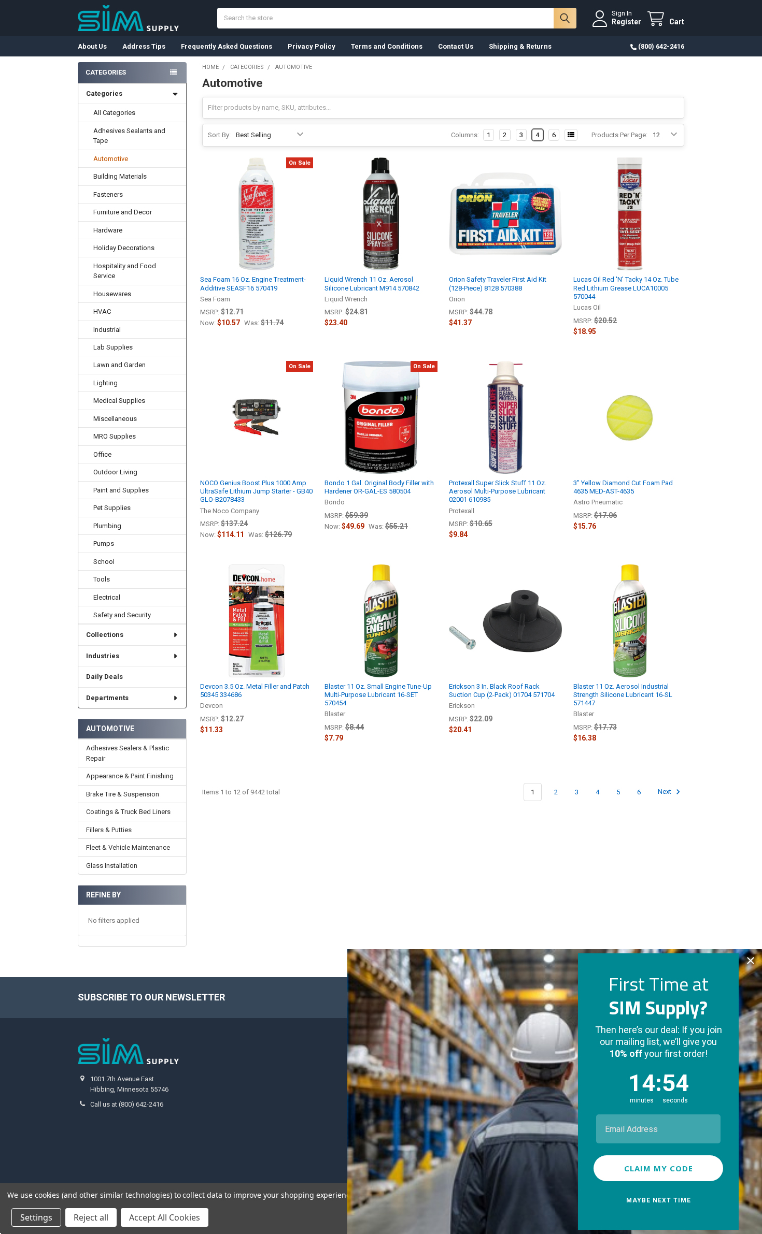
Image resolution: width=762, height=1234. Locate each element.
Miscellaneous (115, 419)
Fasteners (108, 194)
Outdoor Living (115, 472)
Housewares (112, 294)
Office (102, 454)
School (104, 561)
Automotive (110, 159)
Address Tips (143, 46)
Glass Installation (111, 865)
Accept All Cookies (164, 1217)
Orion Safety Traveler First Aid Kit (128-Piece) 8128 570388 (497, 283)
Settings (36, 1217)
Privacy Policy (311, 46)
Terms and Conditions (386, 46)
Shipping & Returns (520, 46)
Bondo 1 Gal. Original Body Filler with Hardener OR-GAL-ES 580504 (379, 487)
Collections (104, 634)
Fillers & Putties (109, 830)
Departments (107, 698)
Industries (102, 656)
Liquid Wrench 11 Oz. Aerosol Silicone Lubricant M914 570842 (371, 283)
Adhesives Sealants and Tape (129, 136)
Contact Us (455, 46)
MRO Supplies (114, 436)
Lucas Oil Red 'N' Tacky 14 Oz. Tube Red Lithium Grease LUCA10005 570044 (626, 287)
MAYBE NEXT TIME (658, 1200)
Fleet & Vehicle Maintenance (128, 847)
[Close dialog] (750, 960)
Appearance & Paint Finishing (130, 776)
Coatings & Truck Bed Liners (128, 812)
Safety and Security (122, 615)
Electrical (106, 597)
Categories (104, 93)
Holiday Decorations (123, 248)
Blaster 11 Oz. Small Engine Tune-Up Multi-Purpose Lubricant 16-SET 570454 (378, 695)
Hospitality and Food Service (124, 271)
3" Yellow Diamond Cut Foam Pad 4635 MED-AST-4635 (623, 487)
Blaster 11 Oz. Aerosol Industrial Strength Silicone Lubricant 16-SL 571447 (622, 695)
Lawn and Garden (119, 365)
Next (665, 792)
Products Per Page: (619, 135)
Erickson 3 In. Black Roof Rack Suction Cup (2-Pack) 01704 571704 (502, 691)
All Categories (114, 113)
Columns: (465, 135)
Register (626, 22)
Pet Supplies (112, 508)
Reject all (91, 1217)
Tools (101, 579)
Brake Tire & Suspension (122, 794)
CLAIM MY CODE (658, 1168)
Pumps (103, 543)
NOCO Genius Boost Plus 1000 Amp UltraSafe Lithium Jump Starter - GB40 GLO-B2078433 (256, 491)
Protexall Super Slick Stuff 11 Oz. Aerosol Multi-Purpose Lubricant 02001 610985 (497, 491)
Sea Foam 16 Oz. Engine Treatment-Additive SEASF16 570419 (253, 283)
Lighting (105, 383)
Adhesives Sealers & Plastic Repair (127, 753)
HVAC (102, 311)
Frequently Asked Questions (226, 46)
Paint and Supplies (121, 490)
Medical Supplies (119, 400)
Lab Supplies (113, 347)
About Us (92, 46)
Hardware (107, 230)
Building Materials (120, 176)
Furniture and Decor (122, 212)
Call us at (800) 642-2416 (126, 1104)
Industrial (107, 329)
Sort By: (219, 135)
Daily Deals (104, 676)
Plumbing (107, 526)
